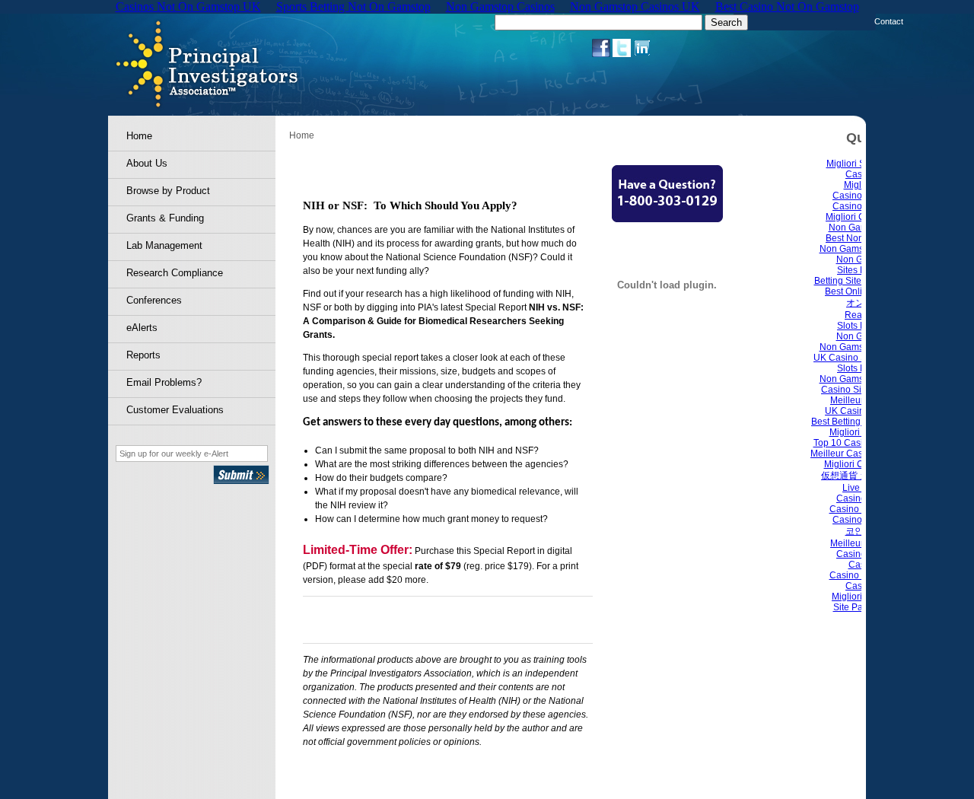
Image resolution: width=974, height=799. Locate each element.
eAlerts (142, 327)
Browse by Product (168, 190)
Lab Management (164, 245)
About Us (146, 163)
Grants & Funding (165, 218)
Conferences (154, 300)
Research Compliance (174, 273)
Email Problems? (164, 382)
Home (139, 136)
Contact (888, 21)
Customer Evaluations (175, 409)
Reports (143, 355)
